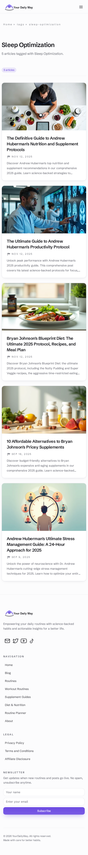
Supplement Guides (18, 697)
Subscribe (44, 811)
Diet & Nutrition (15, 705)
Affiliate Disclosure (17, 759)
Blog (8, 673)
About (9, 721)
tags (20, 24)
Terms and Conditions (19, 751)
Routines (10, 681)
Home (7, 24)
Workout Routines (17, 689)
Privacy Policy (14, 743)
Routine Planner (15, 713)
